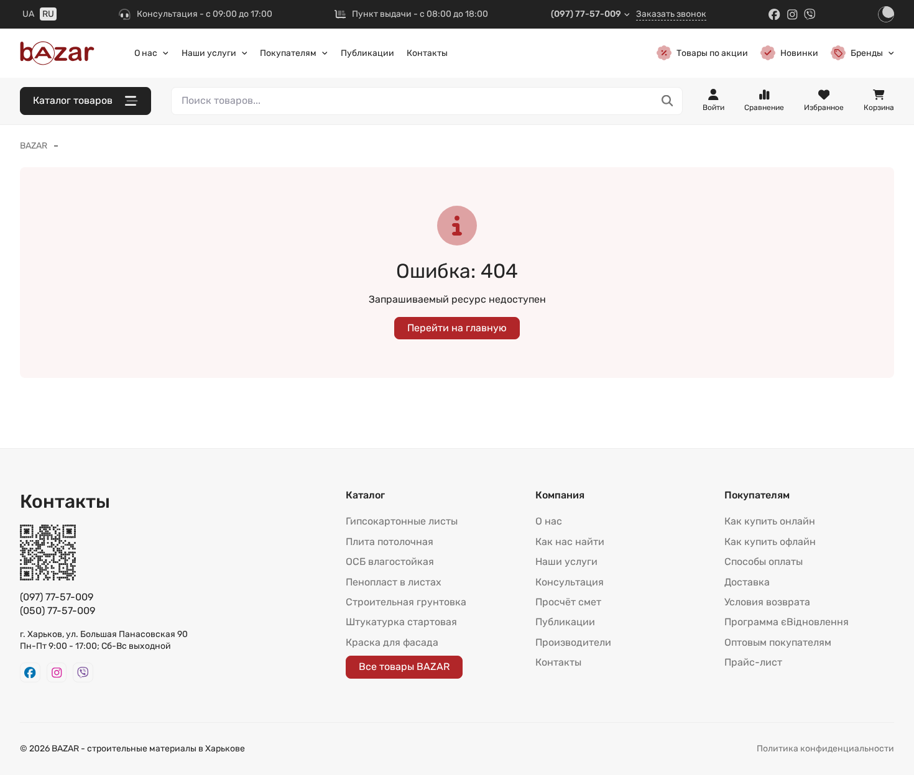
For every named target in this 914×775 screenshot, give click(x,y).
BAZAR (33, 145)
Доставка (747, 582)
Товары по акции (712, 53)
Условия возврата (767, 602)
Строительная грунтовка (406, 602)
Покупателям (288, 53)
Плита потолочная (389, 542)
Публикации (367, 53)
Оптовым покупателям (777, 642)
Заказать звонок (671, 14)
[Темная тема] (886, 14)
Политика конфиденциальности (825, 748)
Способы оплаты (763, 561)
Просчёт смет (568, 602)
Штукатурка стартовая (401, 622)
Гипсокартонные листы (402, 521)
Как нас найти (569, 542)
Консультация (569, 582)
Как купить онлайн (769, 521)
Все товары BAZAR (404, 666)
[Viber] (810, 15)
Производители (573, 642)
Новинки (799, 53)
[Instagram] (792, 15)
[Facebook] (774, 15)
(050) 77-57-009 (57, 611)
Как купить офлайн (770, 542)
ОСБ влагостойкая (390, 561)
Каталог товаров (73, 100)
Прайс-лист (753, 662)
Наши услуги (209, 53)
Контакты (427, 53)
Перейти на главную (457, 328)
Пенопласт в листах (393, 582)
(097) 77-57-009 (586, 14)
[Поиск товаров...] (667, 100)
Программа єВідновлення (786, 622)
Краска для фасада (392, 642)
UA (28, 14)
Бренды (867, 53)
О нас (145, 53)
